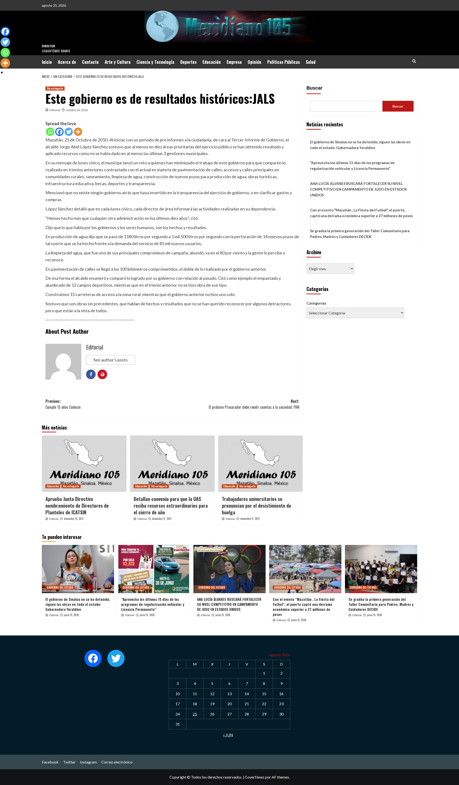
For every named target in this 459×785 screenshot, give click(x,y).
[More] (78, 132)
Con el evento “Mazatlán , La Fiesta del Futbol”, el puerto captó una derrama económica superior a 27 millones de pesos (361, 213)
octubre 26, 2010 (77, 110)
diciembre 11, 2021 (161, 519)
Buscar (314, 88)
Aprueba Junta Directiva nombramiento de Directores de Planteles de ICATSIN (77, 505)
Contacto (90, 62)
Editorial (54, 110)
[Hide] (2, 73)
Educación (211, 62)
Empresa (234, 62)
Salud (311, 62)
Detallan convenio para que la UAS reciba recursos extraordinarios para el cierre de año (171, 505)
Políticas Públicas (283, 62)
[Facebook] (59, 132)
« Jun (228, 734)
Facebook (50, 762)
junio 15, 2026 (71, 615)
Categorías (316, 303)
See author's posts (110, 359)
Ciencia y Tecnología (155, 62)
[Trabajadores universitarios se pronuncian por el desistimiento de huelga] (260, 464)
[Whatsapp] (50, 132)
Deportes (188, 62)
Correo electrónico (116, 762)
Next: (254, 404)
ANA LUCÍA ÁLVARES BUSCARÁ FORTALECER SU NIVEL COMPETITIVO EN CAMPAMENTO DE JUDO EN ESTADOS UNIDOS (358, 189)
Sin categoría (55, 88)
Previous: (63, 404)
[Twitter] (69, 132)
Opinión (254, 62)
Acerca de (67, 62)
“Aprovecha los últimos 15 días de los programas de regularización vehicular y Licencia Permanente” (352, 166)
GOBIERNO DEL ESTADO (60, 587)
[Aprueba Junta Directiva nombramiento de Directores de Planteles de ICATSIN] (84, 464)
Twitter (69, 762)
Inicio (47, 62)
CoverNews (254, 777)
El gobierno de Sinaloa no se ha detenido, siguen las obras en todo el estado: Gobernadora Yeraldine (360, 145)
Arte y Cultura (118, 62)
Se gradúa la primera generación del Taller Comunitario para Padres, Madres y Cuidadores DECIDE (360, 234)
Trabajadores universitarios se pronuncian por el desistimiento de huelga (256, 505)
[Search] (414, 61)
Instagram (88, 762)
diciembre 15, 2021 (73, 519)
